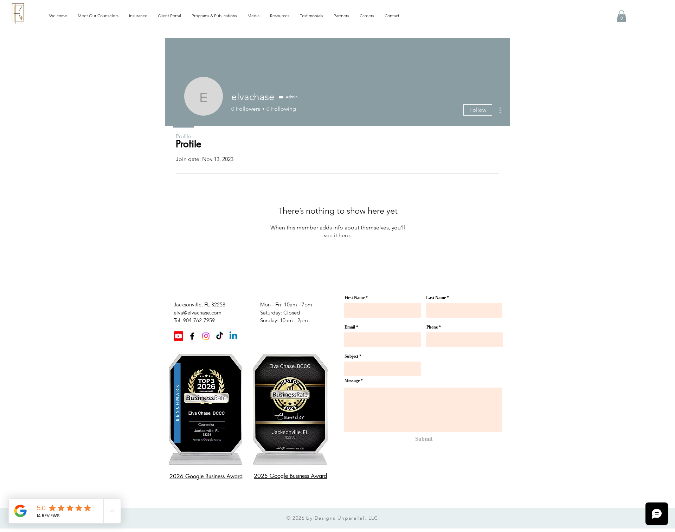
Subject (351, 356)
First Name (355, 298)
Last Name (436, 298)
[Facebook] (192, 336)
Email (350, 327)
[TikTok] (219, 336)
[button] (621, 16)
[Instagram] (206, 336)
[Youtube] (178, 336)
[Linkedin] (233, 336)
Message (352, 380)
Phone (432, 327)
